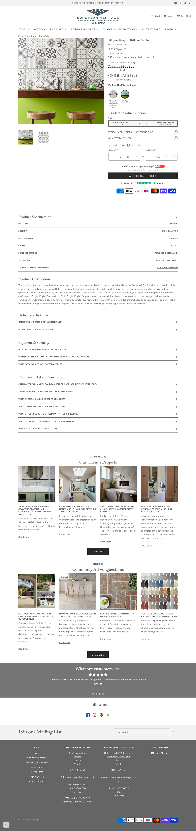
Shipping (126, 57)
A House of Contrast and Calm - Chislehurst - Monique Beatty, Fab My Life (117, 509)
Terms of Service (36, 780)
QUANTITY (114, 150)
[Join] (174, 732)
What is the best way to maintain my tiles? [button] (41, 406)
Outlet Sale (151, 29)
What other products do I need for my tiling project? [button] (48, 414)
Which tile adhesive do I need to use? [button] (38, 428)
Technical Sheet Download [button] (98, 267)
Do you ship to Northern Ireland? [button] (36, 329)
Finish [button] (98, 245)
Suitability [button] (98, 260)
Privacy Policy (37, 766)
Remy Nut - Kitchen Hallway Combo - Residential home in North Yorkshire (156, 509)
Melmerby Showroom (37, 762)
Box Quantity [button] (98, 238)
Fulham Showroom (36, 757)
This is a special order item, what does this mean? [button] (45, 391)
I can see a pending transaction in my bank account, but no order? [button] (55, 356)
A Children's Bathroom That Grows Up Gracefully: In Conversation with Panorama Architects (35, 510)
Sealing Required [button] (98, 253)
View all (98, 551)
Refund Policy (36, 771)
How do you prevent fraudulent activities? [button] (42, 349)
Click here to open (167, 267)
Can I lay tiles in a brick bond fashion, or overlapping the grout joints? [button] (58, 384)
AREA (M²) (151, 150)
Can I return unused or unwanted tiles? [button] (40, 322)
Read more (24, 536)
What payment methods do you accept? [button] (40, 364)
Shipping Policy (36, 776)
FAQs (36, 753)
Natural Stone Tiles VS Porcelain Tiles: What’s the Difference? (77, 615)
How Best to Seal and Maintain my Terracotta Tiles (117, 615)
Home (20, 36)
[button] (25, 137)
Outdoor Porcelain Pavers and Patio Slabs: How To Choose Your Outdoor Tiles (36, 616)
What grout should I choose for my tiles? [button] (41, 399)
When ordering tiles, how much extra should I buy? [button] (46, 421)
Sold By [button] (98, 231)
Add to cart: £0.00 (143, 175)
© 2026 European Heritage (28, 819)
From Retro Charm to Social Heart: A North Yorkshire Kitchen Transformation (77, 509)
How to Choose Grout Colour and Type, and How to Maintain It (159, 615)
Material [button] (98, 223)
